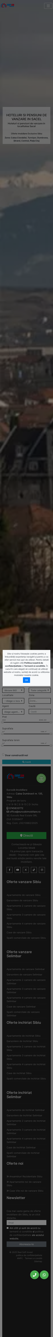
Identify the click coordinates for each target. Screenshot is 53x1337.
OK (26, 680)
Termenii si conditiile (34, 666)
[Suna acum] (34, 1274)
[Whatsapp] (44, 1274)
